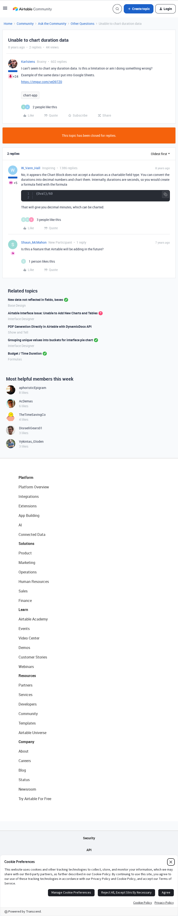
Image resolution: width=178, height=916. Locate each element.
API (89, 850)
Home (8, 23)
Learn (23, 609)
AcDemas (26, 401)
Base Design (17, 305)
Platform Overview (34, 487)
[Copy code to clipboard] (165, 194)
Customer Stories (33, 657)
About (24, 751)
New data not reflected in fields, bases (35, 299)
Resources (27, 675)
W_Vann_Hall (30, 168)
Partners (25, 685)
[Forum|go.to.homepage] (32, 8)
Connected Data (32, 534)
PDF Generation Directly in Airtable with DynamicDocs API (50, 326)
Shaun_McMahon (34, 242)
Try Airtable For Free (35, 798)
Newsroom (27, 789)
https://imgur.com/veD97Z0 (41, 82)
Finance (25, 600)
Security (89, 838)
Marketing (27, 562)
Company (26, 741)
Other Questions (82, 23)
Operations (28, 572)
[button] (5, 9)
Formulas (15, 359)
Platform (26, 477)
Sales (23, 591)
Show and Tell (18, 332)
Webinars (26, 666)
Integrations (29, 496)
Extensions (28, 506)
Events (24, 628)
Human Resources (34, 581)
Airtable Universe (32, 732)
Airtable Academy (33, 619)
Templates (27, 723)
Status (24, 779)
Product (25, 553)
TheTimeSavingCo (32, 414)
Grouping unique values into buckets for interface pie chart (50, 340)
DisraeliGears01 (30, 428)
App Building (29, 515)
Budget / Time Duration (25, 353)
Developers (28, 704)
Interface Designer (21, 319)
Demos (24, 647)
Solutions (26, 543)
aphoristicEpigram (32, 387)
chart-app (30, 95)
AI (20, 525)
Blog (22, 770)
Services (25, 694)
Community (25, 23)
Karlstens (28, 61)
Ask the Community (52, 23)
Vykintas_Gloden (31, 441)
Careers (25, 760)
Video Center (29, 638)
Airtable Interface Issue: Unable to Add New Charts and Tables (53, 313)
